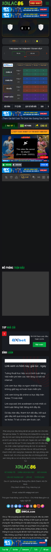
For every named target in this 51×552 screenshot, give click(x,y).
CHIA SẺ (44, 165)
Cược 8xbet (35, 3)
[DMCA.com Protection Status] (25, 511)
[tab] (10, 126)
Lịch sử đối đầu (30, 106)
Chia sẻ (43, 125)
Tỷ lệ (35, 549)
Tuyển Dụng (39, 477)
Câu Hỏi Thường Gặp (15, 477)
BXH (42, 106)
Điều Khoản (42, 472)
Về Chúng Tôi (9, 472)
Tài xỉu (36, 65)
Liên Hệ (29, 477)
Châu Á (20, 65)
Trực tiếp (5, 549)
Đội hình (7, 106)
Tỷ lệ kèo (18, 106)
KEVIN (8, 165)
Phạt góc (44, 65)
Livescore (25, 549)
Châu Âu (28, 65)
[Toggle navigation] (47, 3)
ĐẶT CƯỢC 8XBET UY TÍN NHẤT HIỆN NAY (30, 132)
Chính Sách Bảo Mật (26, 472)
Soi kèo (15, 549)
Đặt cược (39, 344)
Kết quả (46, 549)
